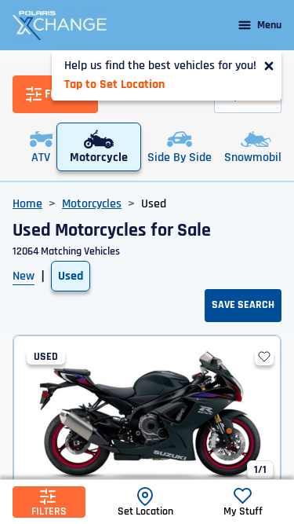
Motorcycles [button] (92, 204)
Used (70, 276)
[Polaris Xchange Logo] (60, 25)
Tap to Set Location (114, 84)
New (23, 276)
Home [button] (27, 204)
